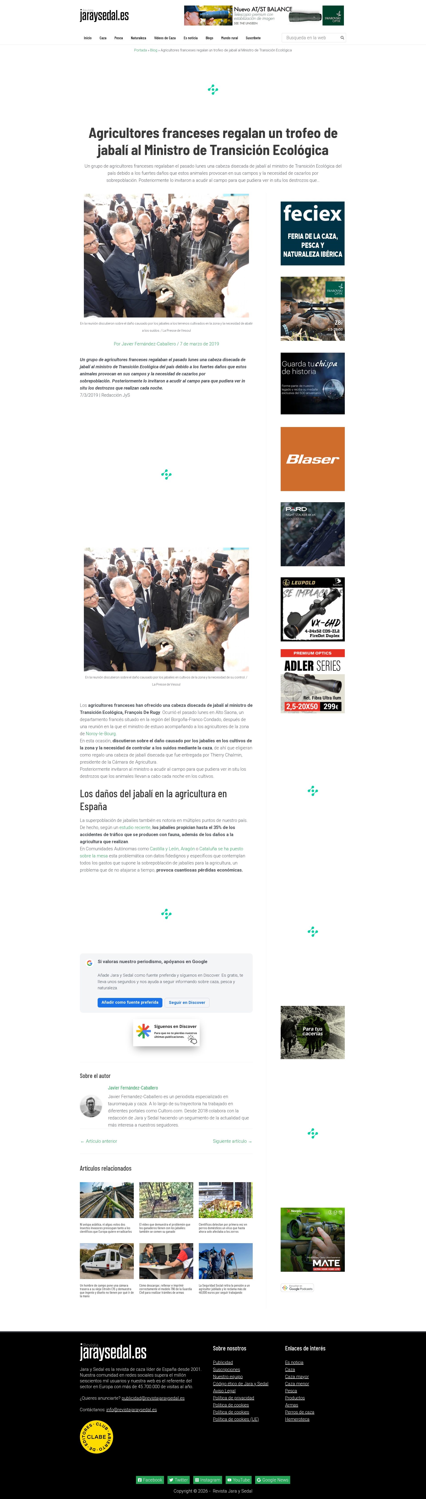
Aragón (188, 848)
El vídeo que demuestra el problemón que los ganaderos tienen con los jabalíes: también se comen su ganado (164, 1227)
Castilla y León (164, 848)
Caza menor (297, 1383)
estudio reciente (134, 827)
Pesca (291, 1390)
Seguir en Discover (187, 1002)
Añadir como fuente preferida (130, 1002)
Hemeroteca (297, 1419)
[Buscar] (342, 37)
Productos (295, 1398)
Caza (290, 1369)
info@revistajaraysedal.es (131, 1409)
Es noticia (294, 1362)
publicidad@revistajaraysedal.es (153, 1398)
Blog (153, 50)
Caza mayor (297, 1376)
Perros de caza (299, 1412)
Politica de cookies (231, 1405)
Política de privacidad (233, 1398)
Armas (291, 1405)
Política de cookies (231, 1412)
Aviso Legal (224, 1390)
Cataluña (208, 848)
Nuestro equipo (228, 1376)
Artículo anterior (98, 1141)
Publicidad (223, 1362)
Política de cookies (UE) (236, 1419)
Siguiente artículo (232, 1141)
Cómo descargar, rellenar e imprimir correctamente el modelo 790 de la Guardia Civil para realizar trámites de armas (165, 1288)
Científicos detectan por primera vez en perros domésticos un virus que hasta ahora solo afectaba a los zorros (223, 1227)
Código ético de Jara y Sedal (240, 1383)
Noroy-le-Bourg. (101, 733)
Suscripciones (226, 1369)
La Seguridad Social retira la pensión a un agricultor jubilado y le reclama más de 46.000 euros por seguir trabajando (224, 1288)
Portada (140, 50)
